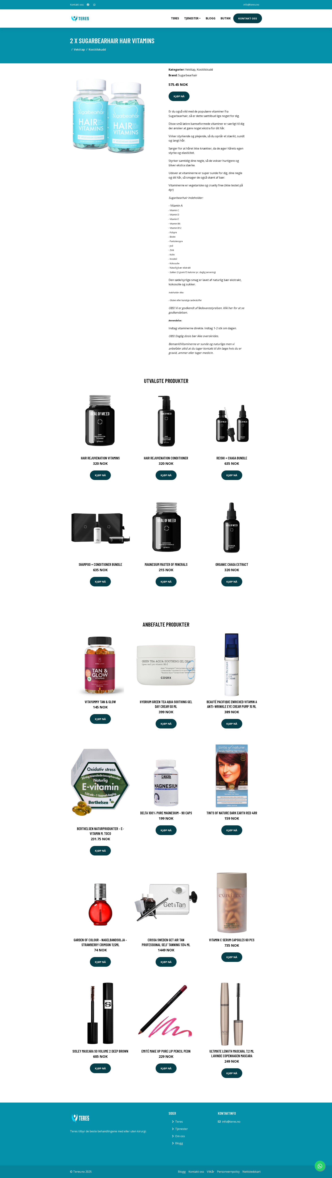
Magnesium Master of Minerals (166, 564)
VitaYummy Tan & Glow (100, 702)
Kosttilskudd (97, 49)
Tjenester (181, 1129)
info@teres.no (251, 4)
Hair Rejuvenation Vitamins (100, 458)
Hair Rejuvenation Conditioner (166, 458)
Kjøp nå (179, 96)
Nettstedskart (251, 1172)
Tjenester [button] (191, 18)
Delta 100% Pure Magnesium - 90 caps (166, 813)
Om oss (180, 1136)
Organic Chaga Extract (231, 564)
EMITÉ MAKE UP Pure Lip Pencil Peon (166, 1051)
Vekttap (79, 49)
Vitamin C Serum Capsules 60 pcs (231, 940)
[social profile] (88, 4)
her (230, 308)
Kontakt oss (247, 18)
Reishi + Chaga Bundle (231, 458)
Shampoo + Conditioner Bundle (100, 564)
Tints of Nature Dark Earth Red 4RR (231, 813)
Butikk (226, 18)
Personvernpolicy (228, 1172)
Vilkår (210, 1172)
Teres (175, 18)
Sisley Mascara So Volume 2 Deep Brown (100, 1051)
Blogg (210, 18)
